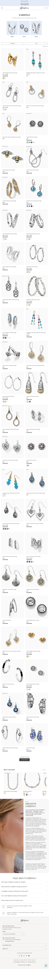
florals (28, 846)
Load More (24, 759)
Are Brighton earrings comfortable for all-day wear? (14, 891)
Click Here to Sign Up (9, 941)
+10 (34, 142)
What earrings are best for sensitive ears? (12, 900)
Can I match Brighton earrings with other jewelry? (14, 895)
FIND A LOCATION (11, 914)
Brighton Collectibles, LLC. (21, 962)
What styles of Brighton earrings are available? (13, 882)
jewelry (40, 854)
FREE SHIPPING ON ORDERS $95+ (24, 3)
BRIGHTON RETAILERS (22, 965)
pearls (40, 846)
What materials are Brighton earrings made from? (14, 886)
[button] (2, 8)
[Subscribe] (24, 933)
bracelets (40, 852)
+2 (9, 337)
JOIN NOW (9, 907)
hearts (44, 845)
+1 (33, 206)
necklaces (33, 852)
